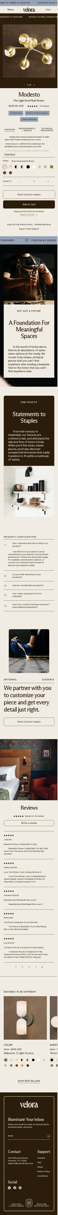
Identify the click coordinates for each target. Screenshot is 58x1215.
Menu (10, 9)
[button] (33, 106)
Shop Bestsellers (29, 1081)
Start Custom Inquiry (29, 194)
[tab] (47, 130)
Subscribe (48, 1136)
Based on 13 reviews (34, 816)
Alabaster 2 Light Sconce (19, 1053)
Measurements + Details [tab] (27, 130)
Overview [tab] (9, 130)
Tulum (8, 1045)
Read (9, 154)
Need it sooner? (27, 215)
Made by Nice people (41, 1205)
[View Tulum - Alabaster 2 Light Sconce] (25, 1018)
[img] (26, 835)
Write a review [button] (29, 823)
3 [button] (29, 967)
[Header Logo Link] (29, 9)
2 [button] (22, 967)
